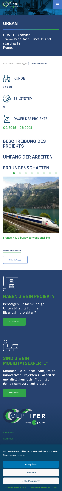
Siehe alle (15, 259)
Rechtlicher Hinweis (49, 487)
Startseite (8, 63)
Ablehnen (31, 472)
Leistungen (21, 63)
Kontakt (8, 438)
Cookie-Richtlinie (12, 487)
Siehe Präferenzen (31, 481)
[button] (14, 173)
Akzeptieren (31, 464)
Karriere (8, 432)
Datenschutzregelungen (30, 487)
